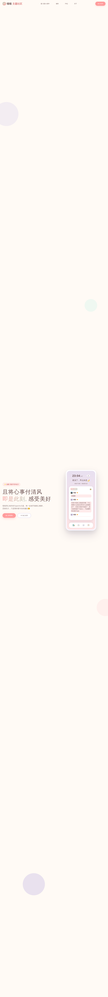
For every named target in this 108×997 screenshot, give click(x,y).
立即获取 (10, 515)
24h (88, 475)
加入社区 (100, 3)
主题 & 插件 (46, 3)
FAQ (66, 3)
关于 (75, 3)
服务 (57, 3)
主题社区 (14, 3)
